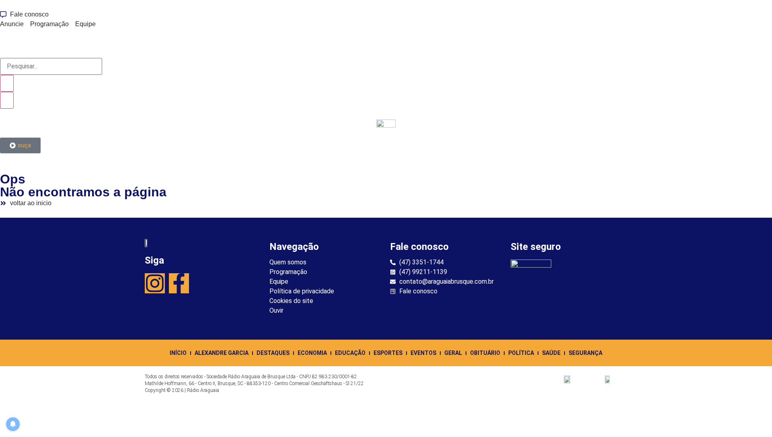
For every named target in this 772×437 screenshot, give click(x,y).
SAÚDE (551, 353)
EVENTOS (423, 353)
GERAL (453, 353)
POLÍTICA (521, 353)
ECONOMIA (312, 353)
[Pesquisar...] (51, 66)
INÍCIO (178, 353)
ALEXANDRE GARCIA (221, 353)
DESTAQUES (273, 353)
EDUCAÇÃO (350, 353)
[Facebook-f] (179, 283)
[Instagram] (155, 283)
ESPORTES (388, 353)
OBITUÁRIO (485, 353)
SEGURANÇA (585, 353)
